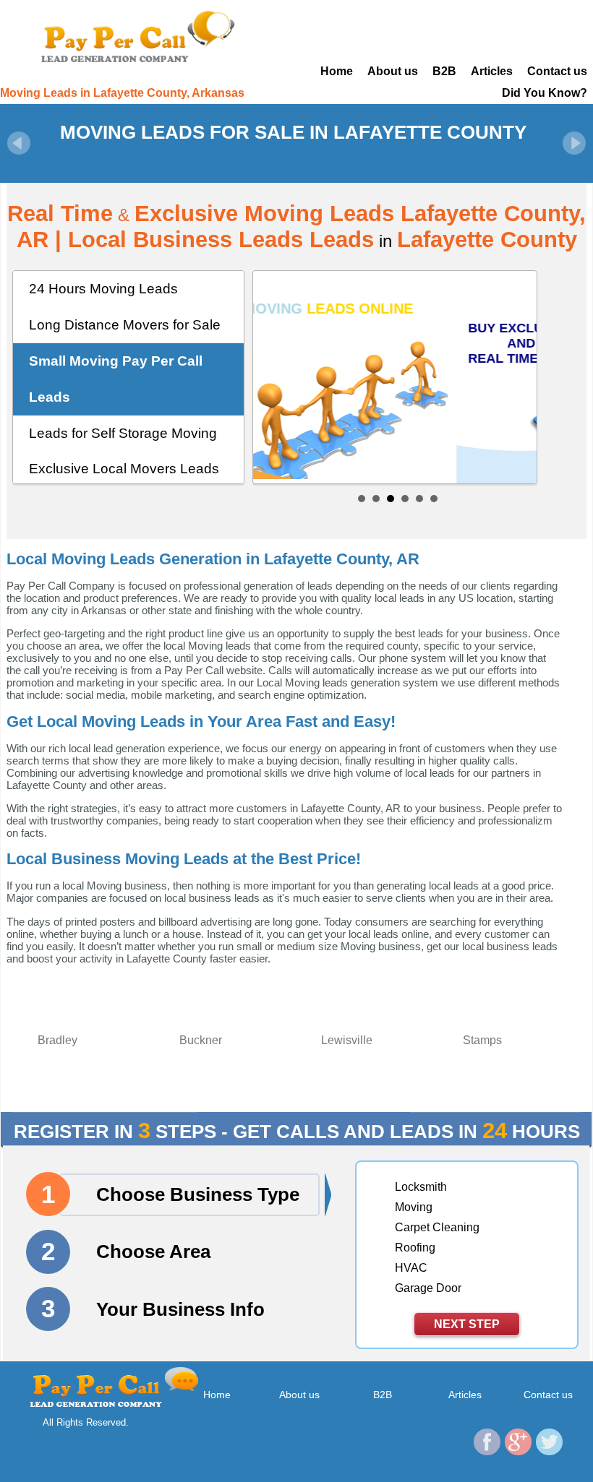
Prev (18, 143)
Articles (492, 71)
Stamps (482, 1040)
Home (336, 71)
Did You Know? (544, 93)
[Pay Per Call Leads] (136, 35)
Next (574, 143)
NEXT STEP (467, 1324)
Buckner (200, 1040)
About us (392, 71)
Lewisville (346, 1040)
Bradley (57, 1040)
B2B (444, 71)
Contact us (557, 71)
